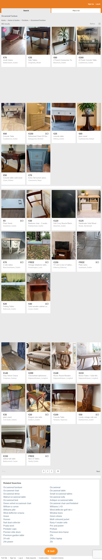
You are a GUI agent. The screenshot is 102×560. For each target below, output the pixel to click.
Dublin (15, 63)
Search (26, 11)
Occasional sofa (57, 497)
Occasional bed (10, 500)
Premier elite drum (12, 532)
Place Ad (76, 11)
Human (6, 519)
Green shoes (56, 516)
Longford (44, 378)
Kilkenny (63, 267)
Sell (52, 551)
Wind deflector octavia (13, 513)
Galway (14, 378)
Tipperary (63, 420)
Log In (98, 4)
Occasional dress (11, 494)
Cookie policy (44, 558)
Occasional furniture (12, 487)
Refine (92, 24)
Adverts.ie (11, 4)
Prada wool (8, 526)
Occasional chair (11, 490)
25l (51, 542)
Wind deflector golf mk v (61, 510)
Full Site (4, 558)
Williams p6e (9, 510)
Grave (6, 516)
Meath (38, 63)
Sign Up (91, 4)
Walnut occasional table (14, 497)
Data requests (31, 558)
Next (98, 471)
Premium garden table (13, 535)
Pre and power (57, 526)
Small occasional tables (61, 494)
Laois (40, 267)
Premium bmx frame (59, 532)
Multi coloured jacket (59, 519)
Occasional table (58, 490)
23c (51, 535)
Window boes (56, 513)
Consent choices (57, 558)
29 (58, 471)
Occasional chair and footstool (64, 503)
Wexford (40, 139)
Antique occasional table (61, 500)
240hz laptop (56, 538)
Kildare (91, 139)
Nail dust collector (11, 522)
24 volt (6, 538)
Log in (21, 558)
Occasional (55, 487)
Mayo (40, 180)
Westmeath (88, 226)
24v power (8, 542)
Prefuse (53, 529)
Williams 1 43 (56, 506)
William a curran (11, 506)
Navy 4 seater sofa (58, 522)
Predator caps (9, 529)
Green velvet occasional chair (17, 503)
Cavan (15, 461)
